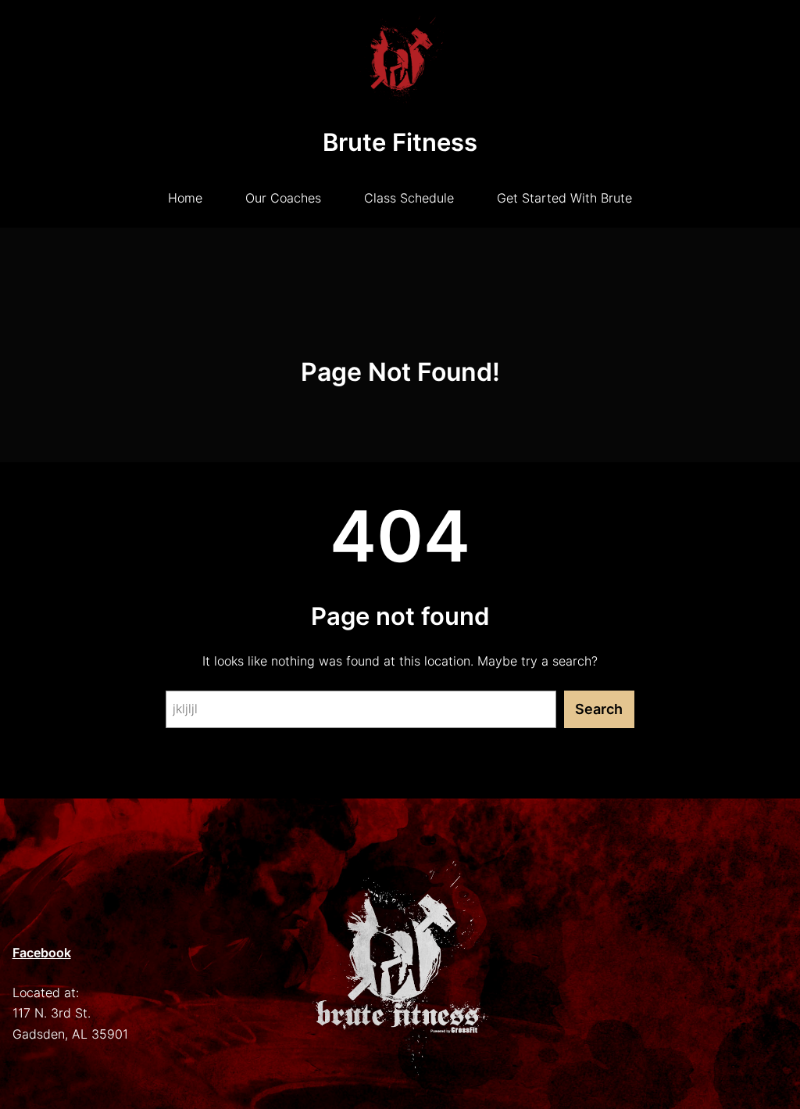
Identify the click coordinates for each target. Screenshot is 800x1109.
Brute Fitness (400, 142)
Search (599, 709)
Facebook (41, 953)
